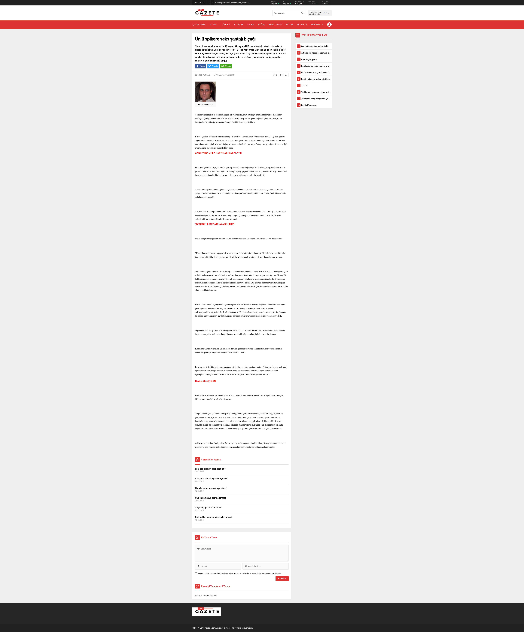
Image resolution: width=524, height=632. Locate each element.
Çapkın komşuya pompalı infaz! (210, 497)
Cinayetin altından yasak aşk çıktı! (211, 478)
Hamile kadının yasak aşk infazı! (211, 488)
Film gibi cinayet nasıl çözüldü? (210, 468)
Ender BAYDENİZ (205, 104)
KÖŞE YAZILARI (204, 75)
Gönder (228, 66)
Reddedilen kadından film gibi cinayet (213, 517)
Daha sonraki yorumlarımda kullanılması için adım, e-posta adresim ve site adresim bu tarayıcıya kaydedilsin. (239, 573)
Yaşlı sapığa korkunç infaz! (208, 507)
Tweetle (215, 66)
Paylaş (202, 66)
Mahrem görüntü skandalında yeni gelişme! (234, 2)
